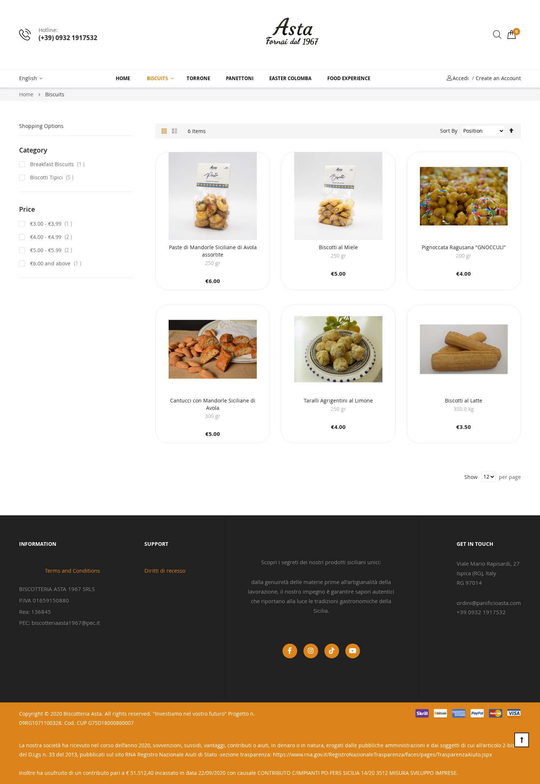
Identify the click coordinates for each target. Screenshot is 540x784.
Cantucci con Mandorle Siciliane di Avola (212, 404)
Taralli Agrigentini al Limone (338, 400)
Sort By (448, 130)
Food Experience (348, 78)
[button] (32, 79)
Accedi (461, 78)
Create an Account (498, 78)
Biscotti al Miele (338, 247)
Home (123, 78)
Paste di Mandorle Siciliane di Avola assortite (213, 251)
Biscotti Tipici (53, 177)
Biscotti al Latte (463, 400)
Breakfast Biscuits (59, 164)
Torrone (198, 78)
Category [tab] (33, 150)
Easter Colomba (290, 78)
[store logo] (292, 34)
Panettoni (239, 78)
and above (58, 263)
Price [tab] (27, 209)
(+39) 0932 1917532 (68, 37)
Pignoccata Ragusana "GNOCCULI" (464, 247)
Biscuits (157, 78)
